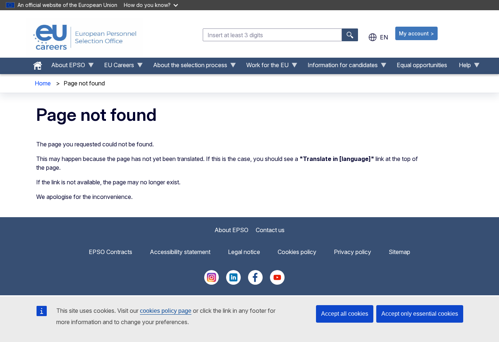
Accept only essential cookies (419, 314)
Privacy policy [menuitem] (352, 251)
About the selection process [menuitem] (187, 66)
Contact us (270, 230)
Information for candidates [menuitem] (340, 66)
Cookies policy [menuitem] (297, 251)
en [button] (384, 37)
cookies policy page (165, 311)
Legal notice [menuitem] (244, 251)
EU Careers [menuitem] (116, 66)
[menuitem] (37, 64)
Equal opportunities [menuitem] (422, 65)
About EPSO (231, 230)
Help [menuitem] (462, 66)
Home (43, 83)
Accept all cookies (344, 314)
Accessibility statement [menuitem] (180, 251)
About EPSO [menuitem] (65, 66)
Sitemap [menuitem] (399, 251)
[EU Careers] (84, 37)
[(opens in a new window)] (211, 282)
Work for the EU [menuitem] (264, 66)
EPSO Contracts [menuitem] (110, 251)
